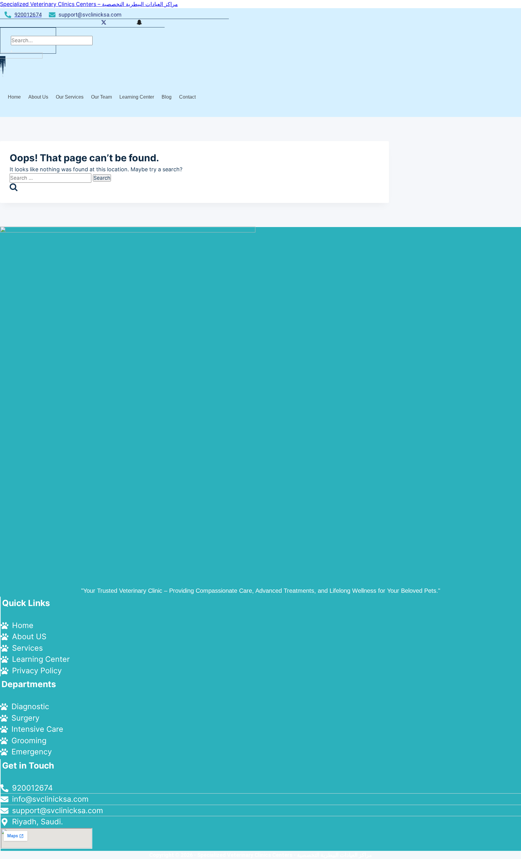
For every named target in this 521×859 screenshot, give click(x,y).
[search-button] (11, 51)
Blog (167, 96)
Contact (187, 96)
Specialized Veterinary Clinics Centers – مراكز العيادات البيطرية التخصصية (89, 4)
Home (14, 96)
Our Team (101, 96)
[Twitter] (103, 23)
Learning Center (136, 96)
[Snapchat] (139, 23)
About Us (38, 96)
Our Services (70, 96)
